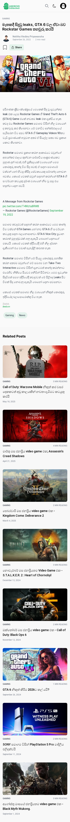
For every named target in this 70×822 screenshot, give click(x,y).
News (22, 315)
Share (18, 47)
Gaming (9, 315)
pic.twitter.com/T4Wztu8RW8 (21, 206)
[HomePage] (11, 6)
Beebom (6, 306)
